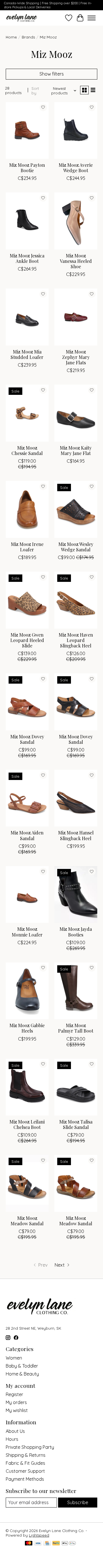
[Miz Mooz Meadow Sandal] (27, 1183)
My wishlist (17, 1410)
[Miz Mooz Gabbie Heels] (27, 990)
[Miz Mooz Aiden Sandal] (27, 798)
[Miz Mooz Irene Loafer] (27, 509)
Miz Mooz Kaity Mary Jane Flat (76, 450)
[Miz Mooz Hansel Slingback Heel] (75, 798)
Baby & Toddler (22, 1366)
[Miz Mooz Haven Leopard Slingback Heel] (75, 600)
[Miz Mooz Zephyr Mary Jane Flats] (75, 317)
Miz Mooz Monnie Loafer (27, 931)
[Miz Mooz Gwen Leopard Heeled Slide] (27, 600)
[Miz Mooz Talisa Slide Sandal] (75, 1087)
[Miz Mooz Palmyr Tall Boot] (75, 990)
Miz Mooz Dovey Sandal (27, 739)
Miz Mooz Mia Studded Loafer (27, 354)
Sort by (35, 90)
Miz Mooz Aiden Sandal (27, 835)
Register (14, 1394)
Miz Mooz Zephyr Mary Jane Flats (76, 357)
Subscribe (77, 1502)
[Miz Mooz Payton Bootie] (27, 130)
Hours (12, 1439)
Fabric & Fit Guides (25, 1463)
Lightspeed (39, 1535)
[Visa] (38, 1543)
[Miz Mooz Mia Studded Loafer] (27, 317)
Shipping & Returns (25, 1455)
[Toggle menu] (91, 18)
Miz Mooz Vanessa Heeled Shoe (76, 261)
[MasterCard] (28, 1543)
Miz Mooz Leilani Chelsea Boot (27, 1124)
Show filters (51, 74)
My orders (16, 1402)
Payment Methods (25, 1479)
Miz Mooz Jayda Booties (76, 931)
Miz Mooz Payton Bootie (27, 167)
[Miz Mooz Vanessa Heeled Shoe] (75, 220)
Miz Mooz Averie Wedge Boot (76, 167)
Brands (28, 37)
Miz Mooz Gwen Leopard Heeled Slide (27, 640)
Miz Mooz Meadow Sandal (27, 1220)
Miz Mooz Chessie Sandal (27, 450)
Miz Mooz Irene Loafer (27, 546)
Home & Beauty (22, 1374)
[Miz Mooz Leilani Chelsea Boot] (27, 1087)
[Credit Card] (47, 1543)
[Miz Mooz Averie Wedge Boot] (75, 130)
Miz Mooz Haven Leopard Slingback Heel (76, 640)
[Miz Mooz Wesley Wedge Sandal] (75, 509)
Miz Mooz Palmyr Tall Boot (75, 1028)
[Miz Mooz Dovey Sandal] (27, 701)
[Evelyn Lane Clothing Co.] (22, 18)
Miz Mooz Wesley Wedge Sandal (75, 546)
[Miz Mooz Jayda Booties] (75, 894)
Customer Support (25, 1471)
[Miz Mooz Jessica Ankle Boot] (27, 220)
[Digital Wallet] (69, 1543)
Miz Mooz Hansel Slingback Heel (76, 835)
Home (11, 37)
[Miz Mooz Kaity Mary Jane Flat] (75, 413)
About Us (15, 1431)
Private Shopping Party (30, 1447)
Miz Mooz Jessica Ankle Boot (27, 258)
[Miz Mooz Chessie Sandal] (27, 413)
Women (14, 1358)
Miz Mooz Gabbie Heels (27, 1028)
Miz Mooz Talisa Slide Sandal (75, 1124)
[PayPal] (56, 1543)
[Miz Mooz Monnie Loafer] (27, 894)
